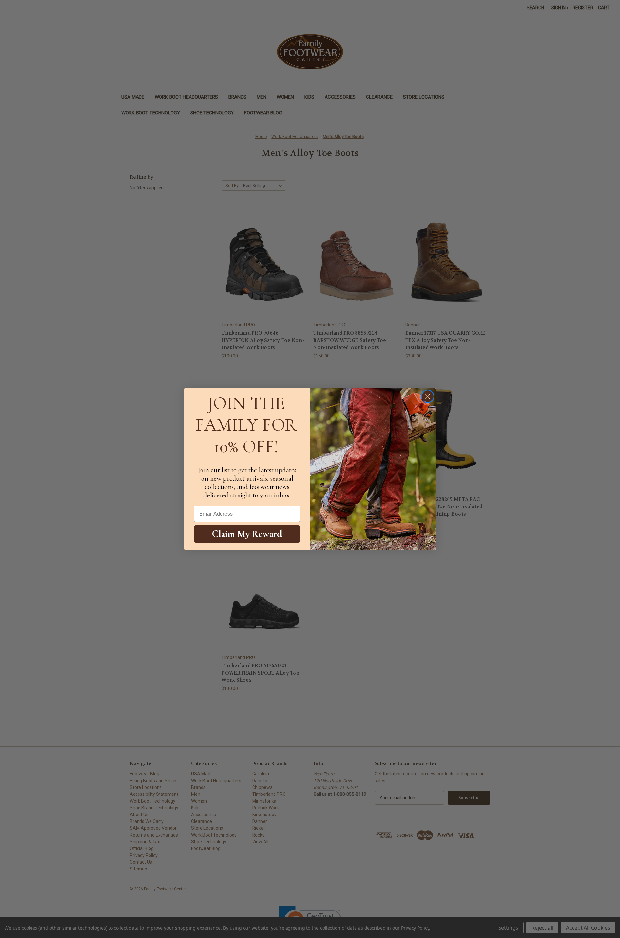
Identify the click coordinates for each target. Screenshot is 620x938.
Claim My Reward (247, 534)
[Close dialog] (427, 396)
